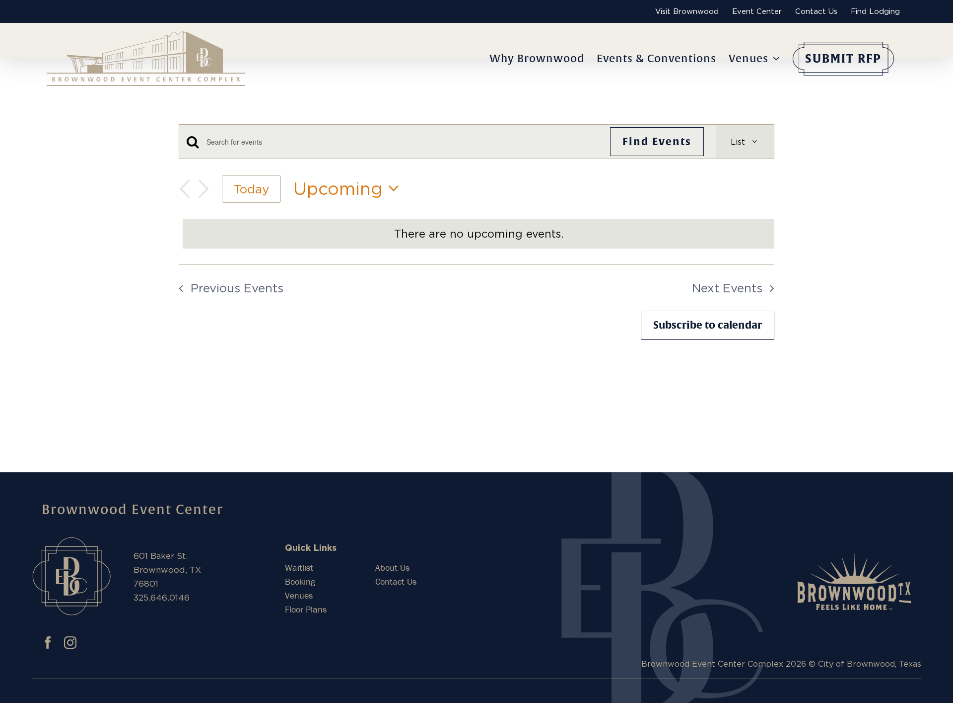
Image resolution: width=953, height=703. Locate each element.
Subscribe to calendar (707, 325)
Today (251, 188)
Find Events (656, 141)
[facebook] (48, 642)
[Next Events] (203, 188)
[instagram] (70, 642)
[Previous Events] (185, 188)
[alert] (478, 234)
